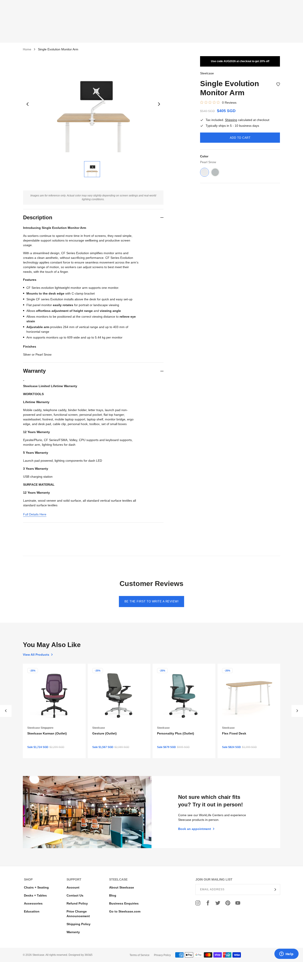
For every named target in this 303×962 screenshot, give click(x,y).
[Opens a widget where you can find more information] (286, 954)
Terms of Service (140, 955)
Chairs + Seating (36, 887)
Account (73, 887)
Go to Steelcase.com (124, 911)
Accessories (33, 903)
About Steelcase (121, 887)
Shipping (231, 120)
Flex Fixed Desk (234, 733)
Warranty (73, 932)
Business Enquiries (124, 903)
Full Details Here (34, 514)
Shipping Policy (79, 924)
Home (27, 49)
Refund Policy (77, 903)
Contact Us (75, 895)
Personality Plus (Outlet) (175, 733)
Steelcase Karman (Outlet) (47, 733)
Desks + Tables (35, 895)
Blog (112, 895)
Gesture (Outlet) (104, 733)
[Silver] (215, 172)
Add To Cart (240, 137)
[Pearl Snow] (204, 172)
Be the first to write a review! (151, 601)
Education (31, 911)
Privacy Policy (162, 955)
